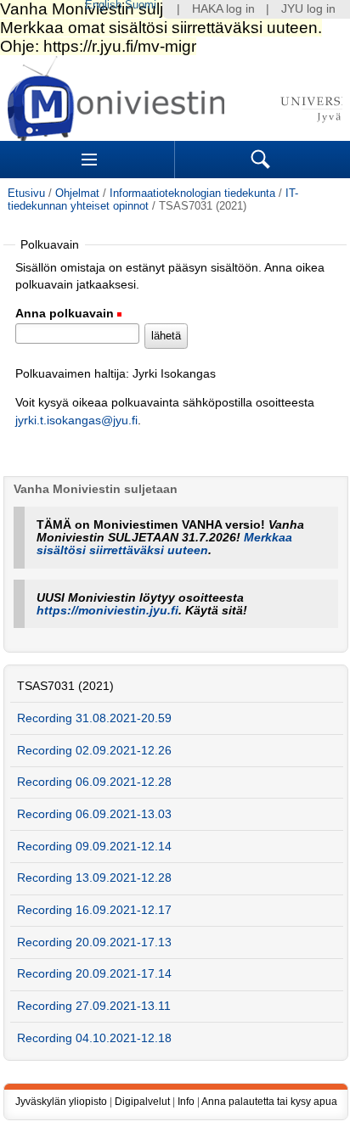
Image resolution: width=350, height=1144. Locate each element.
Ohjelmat (77, 193)
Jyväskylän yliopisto (61, 1102)
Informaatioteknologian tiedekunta (192, 193)
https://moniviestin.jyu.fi (107, 610)
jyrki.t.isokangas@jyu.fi (76, 420)
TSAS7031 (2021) (65, 686)
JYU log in (308, 9)
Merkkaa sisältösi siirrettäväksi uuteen (164, 544)
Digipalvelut (142, 1102)
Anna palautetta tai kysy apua (269, 1102)
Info (186, 1102)
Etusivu (26, 193)
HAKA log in (223, 9)
